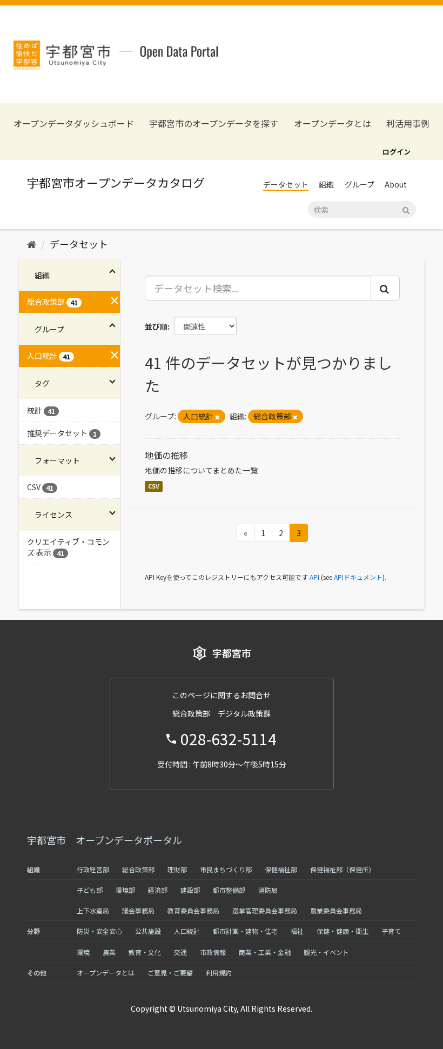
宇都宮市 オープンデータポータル (104, 840)
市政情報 (213, 952)
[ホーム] (31, 244)
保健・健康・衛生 (342, 931)
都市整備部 (229, 889)
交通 (180, 952)
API (314, 577)
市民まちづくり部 (226, 869)
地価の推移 (166, 455)
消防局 (268, 889)
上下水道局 (93, 910)
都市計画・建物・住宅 (245, 931)
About (396, 184)
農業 (109, 952)
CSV (153, 486)
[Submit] (406, 208)
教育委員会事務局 (193, 910)
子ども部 (90, 889)
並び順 (156, 326)
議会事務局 (138, 910)
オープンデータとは (332, 123)
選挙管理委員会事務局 (264, 910)
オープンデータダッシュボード (74, 123)
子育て (391, 931)
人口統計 (187, 931)
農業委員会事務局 (336, 910)
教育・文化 (145, 952)
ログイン (396, 151)
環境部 (125, 889)
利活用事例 (407, 123)
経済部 (157, 889)
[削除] (217, 416)
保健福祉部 (281, 869)
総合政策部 (138, 869)
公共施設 (148, 931)
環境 (83, 952)
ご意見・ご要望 (170, 972)
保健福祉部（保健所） (342, 869)
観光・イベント (326, 952)
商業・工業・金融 (265, 952)
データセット (285, 184)
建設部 (190, 889)
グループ (359, 184)
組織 (326, 184)
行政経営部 (93, 869)
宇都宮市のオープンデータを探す (213, 123)
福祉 (297, 931)
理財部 (177, 869)
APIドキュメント (358, 577)
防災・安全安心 (99, 931)
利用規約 (219, 972)
